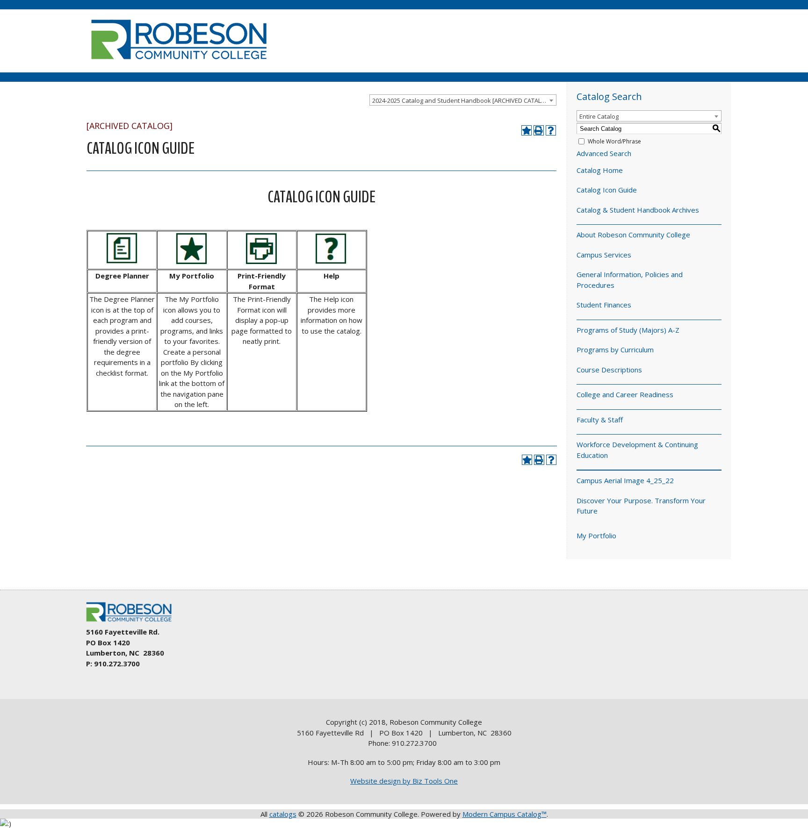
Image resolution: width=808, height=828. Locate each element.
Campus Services (604, 254)
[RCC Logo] (133, 622)
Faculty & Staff (600, 419)
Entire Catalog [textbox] (599, 116)
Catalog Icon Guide (607, 189)
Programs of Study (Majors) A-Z (628, 330)
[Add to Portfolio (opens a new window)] (526, 130)
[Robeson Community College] (178, 63)
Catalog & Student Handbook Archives (638, 209)
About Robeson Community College (633, 234)
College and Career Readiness (625, 394)
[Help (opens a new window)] (551, 130)
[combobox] (462, 100)
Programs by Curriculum (615, 349)
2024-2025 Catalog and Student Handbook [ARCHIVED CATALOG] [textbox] (462, 100)
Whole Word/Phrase (614, 141)
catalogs (282, 814)
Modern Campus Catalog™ (504, 814)
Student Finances (604, 304)
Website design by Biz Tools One (404, 780)
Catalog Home (600, 170)
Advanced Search (604, 153)
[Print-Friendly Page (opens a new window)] (539, 130)
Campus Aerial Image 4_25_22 (625, 480)
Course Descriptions (609, 369)
